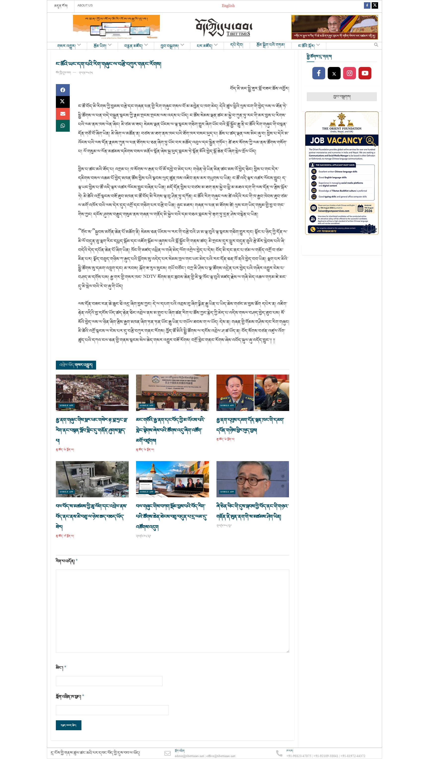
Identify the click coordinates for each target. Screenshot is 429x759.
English (228, 6)
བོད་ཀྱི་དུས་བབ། (63, 73)
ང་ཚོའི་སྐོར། (306, 46)
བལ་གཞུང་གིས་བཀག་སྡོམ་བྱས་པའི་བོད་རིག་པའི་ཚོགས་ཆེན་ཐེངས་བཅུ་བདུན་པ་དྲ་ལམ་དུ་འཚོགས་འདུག (171, 517)
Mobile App (66, 405)
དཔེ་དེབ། (236, 45)
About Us (85, 5)
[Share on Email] (63, 114)
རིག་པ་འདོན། (67, 561)
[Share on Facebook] (63, 90)
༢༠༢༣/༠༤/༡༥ (86, 73)
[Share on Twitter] (63, 102)
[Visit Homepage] (224, 27)
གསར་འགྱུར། (66, 46)
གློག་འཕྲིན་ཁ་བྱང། (70, 697)
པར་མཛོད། (205, 46)
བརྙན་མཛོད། (133, 46)
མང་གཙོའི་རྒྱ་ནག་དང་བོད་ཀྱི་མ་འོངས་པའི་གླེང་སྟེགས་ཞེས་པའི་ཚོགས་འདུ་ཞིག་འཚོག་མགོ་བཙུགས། (170, 430)
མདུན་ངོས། (61, 5)
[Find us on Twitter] (375, 6)
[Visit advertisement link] (116, 27)
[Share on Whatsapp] (63, 126)
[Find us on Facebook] (367, 6)
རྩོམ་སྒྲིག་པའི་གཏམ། (270, 45)
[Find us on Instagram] (349, 73)
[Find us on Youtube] (364, 73)
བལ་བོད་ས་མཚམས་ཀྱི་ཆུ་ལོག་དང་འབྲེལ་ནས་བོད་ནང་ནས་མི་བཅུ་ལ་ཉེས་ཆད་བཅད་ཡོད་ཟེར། (91, 517)
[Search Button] (376, 46)
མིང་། (61, 668)
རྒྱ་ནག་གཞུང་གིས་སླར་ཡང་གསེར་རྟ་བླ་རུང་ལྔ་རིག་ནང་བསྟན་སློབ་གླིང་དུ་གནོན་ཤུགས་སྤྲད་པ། (92, 430)
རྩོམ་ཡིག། (100, 46)
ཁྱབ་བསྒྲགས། (170, 46)
